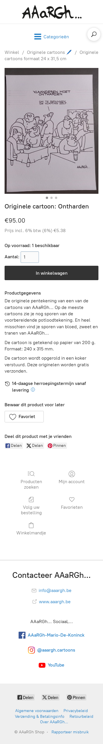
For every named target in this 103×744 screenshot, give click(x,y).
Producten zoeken (31, 484)
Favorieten (72, 507)
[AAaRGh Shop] (51, 12)
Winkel (12, 52)
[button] (24, 416)
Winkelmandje (31, 533)
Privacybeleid (76, 710)
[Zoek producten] (93, 34)
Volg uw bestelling (31, 509)
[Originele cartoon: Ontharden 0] (51, 131)
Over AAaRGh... (54, 722)
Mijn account (72, 481)
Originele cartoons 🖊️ (49, 52)
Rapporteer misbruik (70, 732)
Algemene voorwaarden (36, 710)
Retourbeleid (81, 716)
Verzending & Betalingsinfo (39, 716)
